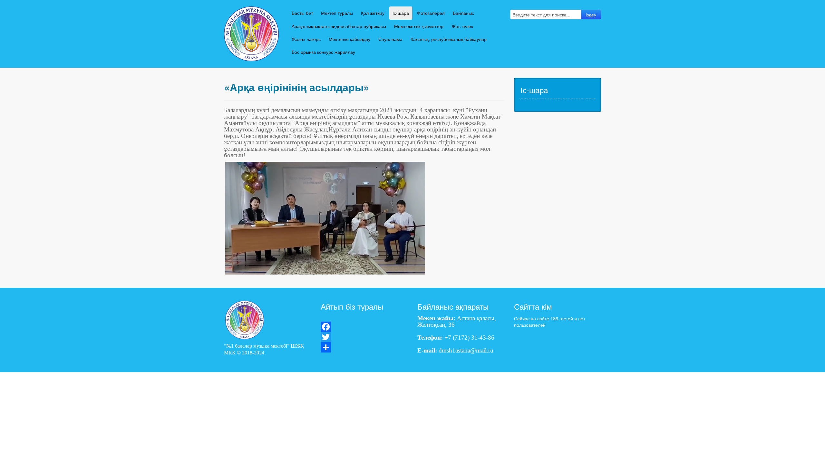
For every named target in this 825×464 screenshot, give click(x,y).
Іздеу (591, 14)
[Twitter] (364, 337)
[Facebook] (364, 327)
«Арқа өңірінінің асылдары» (296, 87)
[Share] (364, 347)
